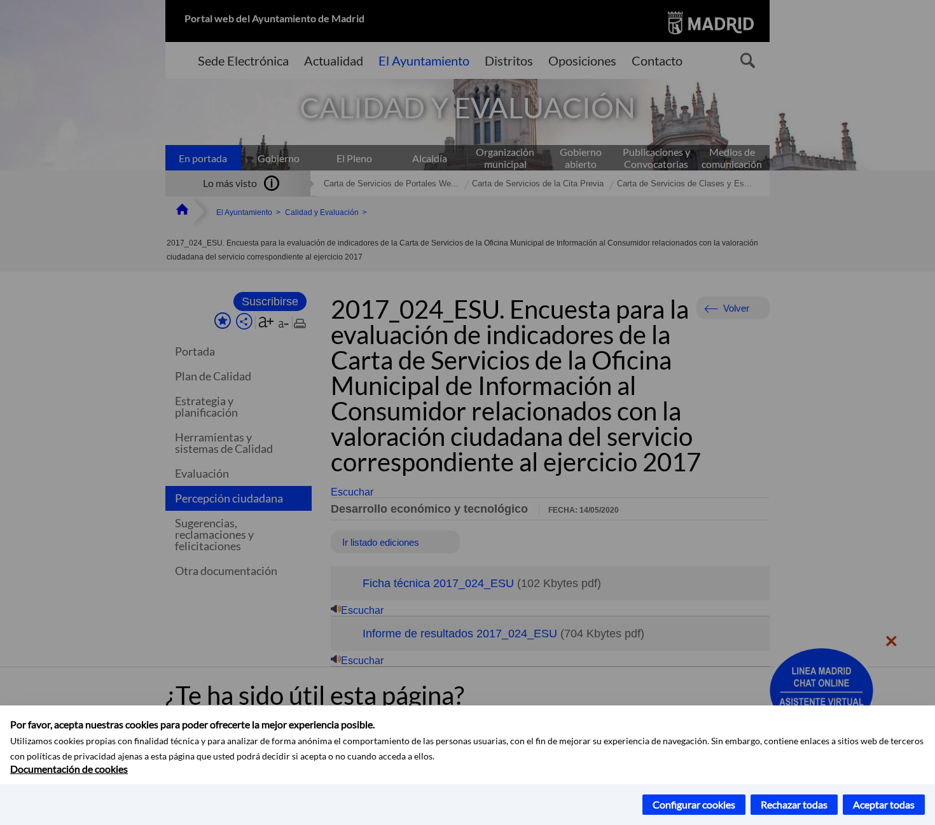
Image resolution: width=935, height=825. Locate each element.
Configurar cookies (694, 804)
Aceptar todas (884, 804)
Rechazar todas (794, 804)
